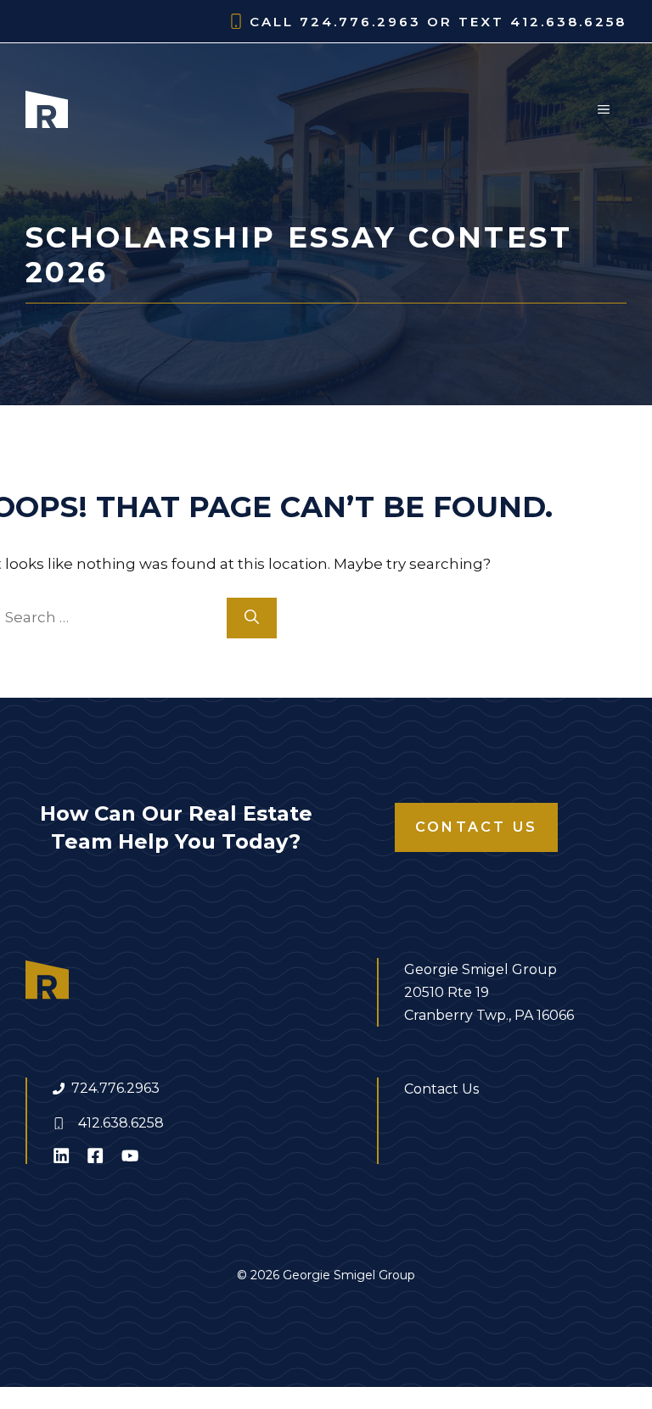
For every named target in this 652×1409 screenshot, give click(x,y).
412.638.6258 (121, 1123)
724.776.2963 (115, 1088)
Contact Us (476, 827)
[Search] (252, 618)
